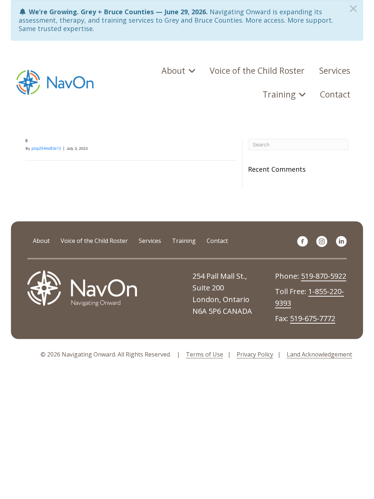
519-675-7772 (312, 318)
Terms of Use (204, 354)
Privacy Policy (255, 354)
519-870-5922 (323, 276)
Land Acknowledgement (319, 354)
